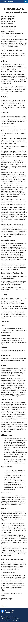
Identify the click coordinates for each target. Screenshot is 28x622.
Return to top (4, 606)
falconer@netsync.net (14, 620)
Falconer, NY (7, 1)
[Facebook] (2, 611)
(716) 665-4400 (4, 620)
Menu (26, 1)
